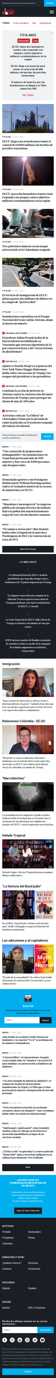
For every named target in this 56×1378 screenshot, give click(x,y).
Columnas (7, 1243)
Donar (50, 3)
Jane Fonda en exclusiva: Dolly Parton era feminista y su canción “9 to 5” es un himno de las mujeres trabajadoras (27, 1040)
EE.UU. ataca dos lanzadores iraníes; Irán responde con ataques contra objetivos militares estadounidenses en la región (28, 53)
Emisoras (33, 1263)
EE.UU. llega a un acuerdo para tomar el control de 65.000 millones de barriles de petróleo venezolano (27, 144)
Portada (6, 1231)
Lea (35, 40)
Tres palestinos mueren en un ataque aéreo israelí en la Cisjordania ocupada (26, 247)
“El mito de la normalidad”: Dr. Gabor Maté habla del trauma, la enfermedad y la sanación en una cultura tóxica (27, 980)
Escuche (24, 40)
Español (32, 1288)
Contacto (6, 1268)
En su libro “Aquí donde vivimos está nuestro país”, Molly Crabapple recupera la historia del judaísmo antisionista (25, 926)
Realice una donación (28, 1211)
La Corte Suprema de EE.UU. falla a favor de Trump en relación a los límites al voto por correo (28, 623)
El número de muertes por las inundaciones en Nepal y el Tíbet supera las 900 (28, 85)
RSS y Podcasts (36, 1307)
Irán (34, 23)
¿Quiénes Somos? (11, 1263)
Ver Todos (28, 95)
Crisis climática (21, 23)
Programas (8, 1237)
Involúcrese (34, 1268)
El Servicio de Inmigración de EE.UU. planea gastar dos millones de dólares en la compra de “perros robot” (27, 298)
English (6, 1288)
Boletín (6, 1307)
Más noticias (28, 549)
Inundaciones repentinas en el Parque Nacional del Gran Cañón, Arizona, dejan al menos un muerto (27, 319)
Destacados (34, 1231)
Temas (31, 1237)
